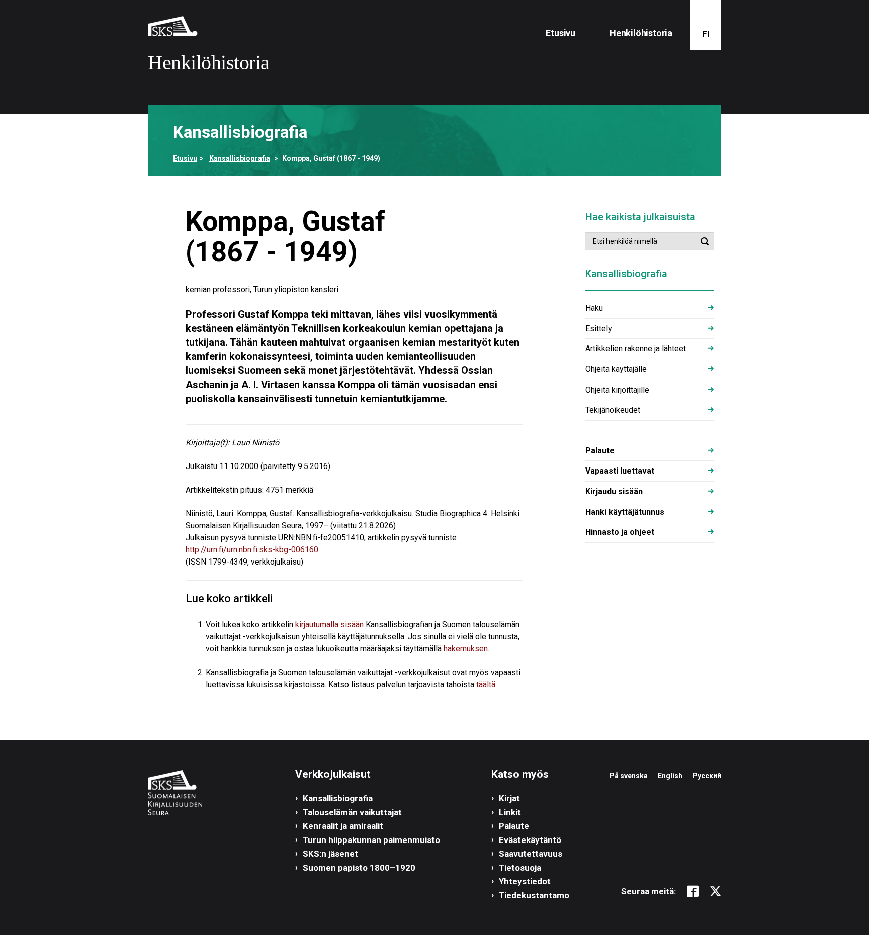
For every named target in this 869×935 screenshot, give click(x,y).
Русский (706, 776)
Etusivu (560, 33)
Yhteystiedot (525, 881)
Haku (594, 308)
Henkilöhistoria (641, 33)
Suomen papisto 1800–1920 (359, 868)
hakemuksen (466, 648)
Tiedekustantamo (534, 895)
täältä (485, 684)
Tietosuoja (520, 868)
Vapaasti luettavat (619, 471)
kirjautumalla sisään (329, 624)
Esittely (598, 328)
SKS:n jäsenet (330, 854)
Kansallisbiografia (239, 158)
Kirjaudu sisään (614, 491)
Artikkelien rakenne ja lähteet (635, 348)
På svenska (629, 776)
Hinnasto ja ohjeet (619, 532)
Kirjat (509, 798)
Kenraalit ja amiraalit (343, 826)
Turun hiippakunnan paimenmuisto (371, 840)
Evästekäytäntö (530, 840)
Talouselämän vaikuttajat (352, 812)
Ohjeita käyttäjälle (616, 369)
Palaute (600, 450)
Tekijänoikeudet (612, 410)
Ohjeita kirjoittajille (617, 390)
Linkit (510, 812)
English (670, 776)
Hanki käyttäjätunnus (624, 512)
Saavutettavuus (530, 854)
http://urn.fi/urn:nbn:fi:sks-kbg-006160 (252, 549)
